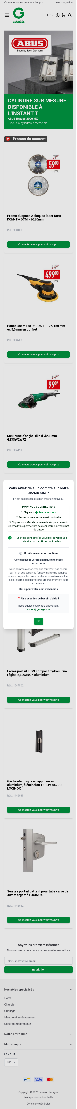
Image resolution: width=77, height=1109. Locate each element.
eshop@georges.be (38, 609)
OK (38, 621)
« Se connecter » (46, 512)
